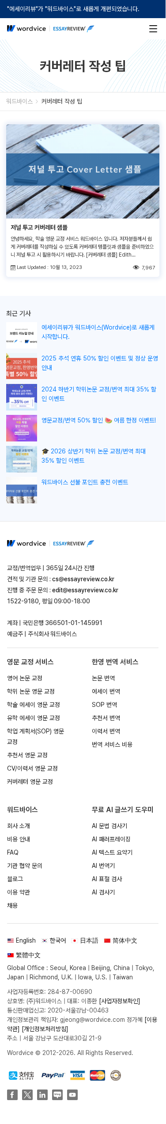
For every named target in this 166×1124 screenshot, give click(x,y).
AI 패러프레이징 (111, 839)
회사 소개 (18, 825)
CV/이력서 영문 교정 (32, 768)
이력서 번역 (106, 731)
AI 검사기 (103, 892)
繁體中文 (28, 955)
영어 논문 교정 (24, 678)
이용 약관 (18, 892)
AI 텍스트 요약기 (112, 852)
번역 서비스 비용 (112, 744)
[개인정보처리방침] (45, 1028)
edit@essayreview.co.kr (85, 590)
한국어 (58, 940)
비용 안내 (18, 839)
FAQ (13, 852)
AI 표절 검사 (107, 878)
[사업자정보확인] (119, 1001)
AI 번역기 (103, 865)
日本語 (89, 940)
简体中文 (125, 940)
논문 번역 (103, 678)
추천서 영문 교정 (27, 755)
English (26, 940)
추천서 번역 (106, 717)
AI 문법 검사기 (109, 825)
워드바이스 (19, 101)
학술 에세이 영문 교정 (33, 704)
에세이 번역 (106, 691)
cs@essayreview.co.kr (83, 579)
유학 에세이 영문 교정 (33, 717)
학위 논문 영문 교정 (31, 691)
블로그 (15, 878)
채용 (12, 905)
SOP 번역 (104, 704)
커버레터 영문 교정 (30, 781)
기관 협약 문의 (24, 865)
